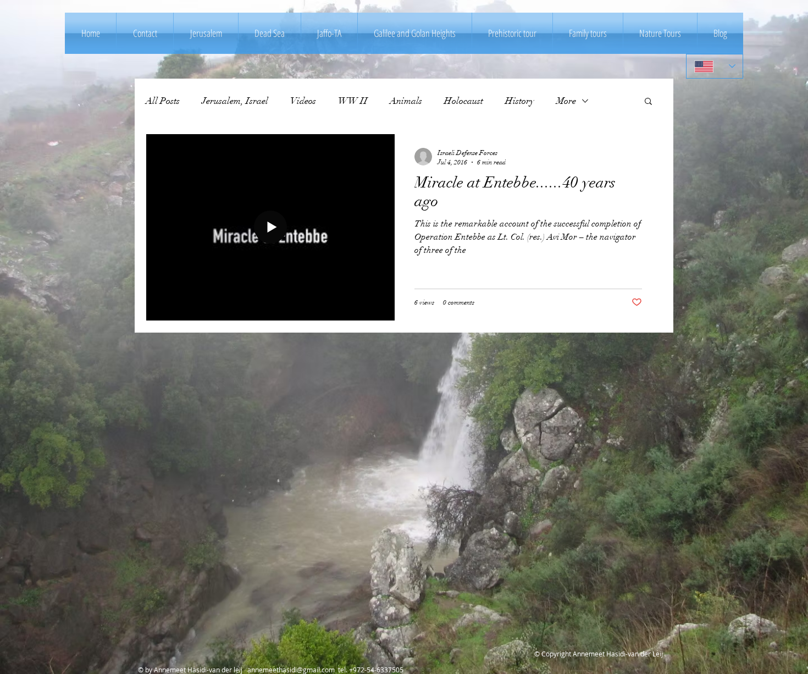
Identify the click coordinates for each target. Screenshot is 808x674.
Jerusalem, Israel (235, 101)
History (519, 101)
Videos (303, 101)
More (566, 101)
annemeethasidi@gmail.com (291, 669)
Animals (406, 101)
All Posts (163, 101)
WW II (353, 101)
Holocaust (463, 101)
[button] (648, 102)
